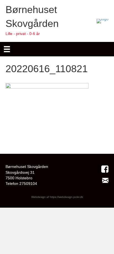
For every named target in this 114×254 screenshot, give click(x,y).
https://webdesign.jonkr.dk (66, 196)
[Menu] (7, 49)
